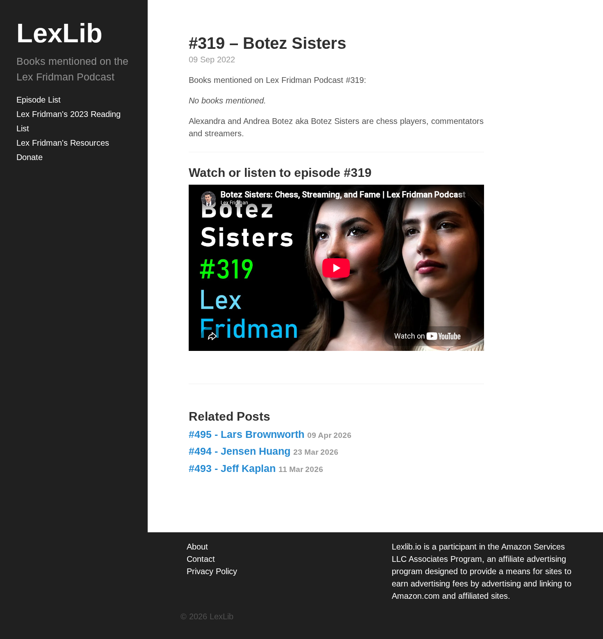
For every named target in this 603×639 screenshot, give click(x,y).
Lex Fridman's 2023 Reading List (68, 121)
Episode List (38, 99)
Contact (201, 558)
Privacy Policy (212, 571)
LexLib (59, 33)
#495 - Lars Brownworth (270, 434)
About (197, 546)
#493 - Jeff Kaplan (256, 468)
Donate (29, 157)
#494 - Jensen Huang (263, 451)
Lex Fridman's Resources (62, 142)
